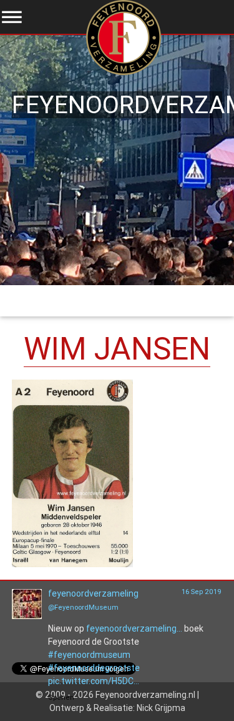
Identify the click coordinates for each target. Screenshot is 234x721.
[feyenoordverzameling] (27, 616)
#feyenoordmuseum (89, 654)
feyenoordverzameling (93, 593)
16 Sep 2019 (202, 591)
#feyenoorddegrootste (94, 667)
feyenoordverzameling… (134, 628)
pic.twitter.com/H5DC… (93, 681)
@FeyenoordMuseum (83, 607)
